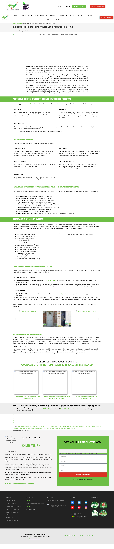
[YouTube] (13, 423)
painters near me (61, 428)
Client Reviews (88, 15)
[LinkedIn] (13, 424)
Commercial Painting (75, 15)
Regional (19, 23)
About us (50, 20)
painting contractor (71, 428)
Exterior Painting (39, 15)
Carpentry (62, 15)
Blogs (58, 20)
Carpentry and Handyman (13, 506)
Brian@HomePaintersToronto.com (35, 503)
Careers (82, 535)
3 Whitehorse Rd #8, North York (55, 500)
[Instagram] (13, 419)
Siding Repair (53, 15)
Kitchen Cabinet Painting (13, 509)
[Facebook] (13, 415)
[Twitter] (13, 417)
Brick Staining (10, 517)
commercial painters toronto (58, 426)
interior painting (51, 428)
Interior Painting (24, 15)
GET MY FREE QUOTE (83, 475)
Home (15, 15)
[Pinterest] (13, 421)
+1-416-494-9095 (30, 509)
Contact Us (90, 535)
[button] (15, 319)
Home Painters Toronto (40, 428)
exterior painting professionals (24, 428)
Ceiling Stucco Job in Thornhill (41, 426)
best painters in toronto (25, 426)
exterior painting (71, 426)
